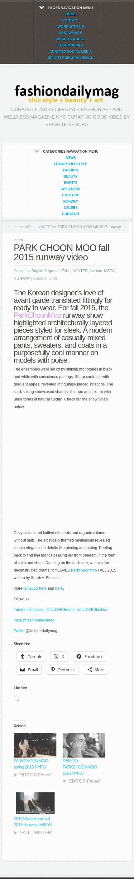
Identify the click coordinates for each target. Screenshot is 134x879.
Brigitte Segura (44, 271)
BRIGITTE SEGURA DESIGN (70, 58)
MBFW (109, 271)
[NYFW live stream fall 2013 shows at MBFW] (35, 803)
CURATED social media (71, 51)
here (58, 588)
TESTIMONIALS (71, 45)
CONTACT (70, 20)
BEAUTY (71, 176)
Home (19, 227)
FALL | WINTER (40, 227)
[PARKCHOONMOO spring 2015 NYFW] (35, 745)
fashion (70, 170)
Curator (70, 214)
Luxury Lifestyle (70, 164)
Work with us (71, 26)
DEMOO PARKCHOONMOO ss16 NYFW (80, 767)
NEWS (71, 158)
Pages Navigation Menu (70, 33)
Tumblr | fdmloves (29, 609)
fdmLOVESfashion (92, 609)
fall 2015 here (35, 588)
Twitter (20, 631)
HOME (70, 14)
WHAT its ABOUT (70, 39)
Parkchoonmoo (84, 570)
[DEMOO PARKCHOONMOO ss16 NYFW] (84, 745)
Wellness (70, 189)
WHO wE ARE (70, 33)
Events (70, 182)
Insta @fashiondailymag (34, 620)
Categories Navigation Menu (70, 183)
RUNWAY (70, 201)
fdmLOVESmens (60, 609)
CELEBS (71, 207)
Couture (70, 195)
